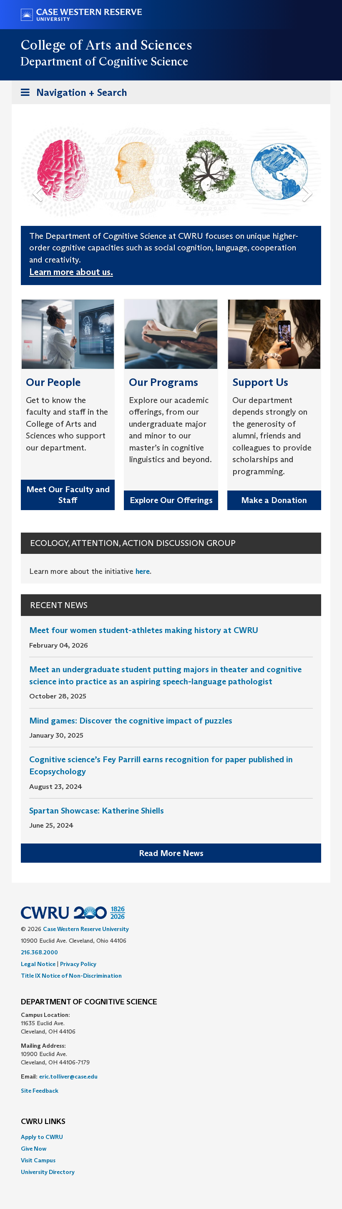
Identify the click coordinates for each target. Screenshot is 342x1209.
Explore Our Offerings (171, 500)
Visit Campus (38, 1160)
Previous (39, 180)
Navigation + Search (71, 95)
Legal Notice (38, 964)
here (143, 571)
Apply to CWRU (42, 1137)
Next (310, 180)
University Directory (48, 1172)
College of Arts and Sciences (106, 45)
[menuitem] (171, 1137)
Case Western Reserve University (86, 929)
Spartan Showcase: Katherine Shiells (96, 811)
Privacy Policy (78, 964)
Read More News (171, 853)
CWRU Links (43, 1122)
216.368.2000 (39, 952)
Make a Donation (274, 500)
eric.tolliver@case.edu (68, 1076)
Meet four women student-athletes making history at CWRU (143, 630)
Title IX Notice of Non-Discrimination (71, 975)
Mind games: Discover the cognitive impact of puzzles (130, 721)
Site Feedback (39, 1090)
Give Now (33, 1148)
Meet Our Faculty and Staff (68, 495)
